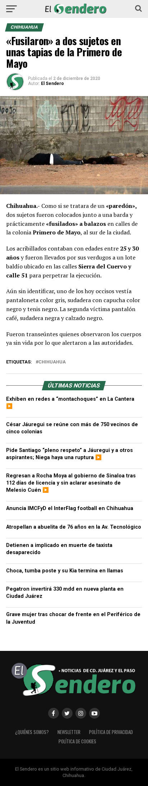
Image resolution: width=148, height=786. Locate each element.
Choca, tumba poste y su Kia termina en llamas (64, 571)
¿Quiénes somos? (32, 732)
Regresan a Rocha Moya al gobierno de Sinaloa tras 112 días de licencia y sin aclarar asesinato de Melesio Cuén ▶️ (71, 483)
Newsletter (68, 732)
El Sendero (52, 83)
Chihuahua (52, 362)
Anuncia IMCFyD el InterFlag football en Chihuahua (69, 508)
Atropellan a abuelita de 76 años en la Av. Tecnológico (73, 527)
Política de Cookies (77, 741)
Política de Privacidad (111, 732)
